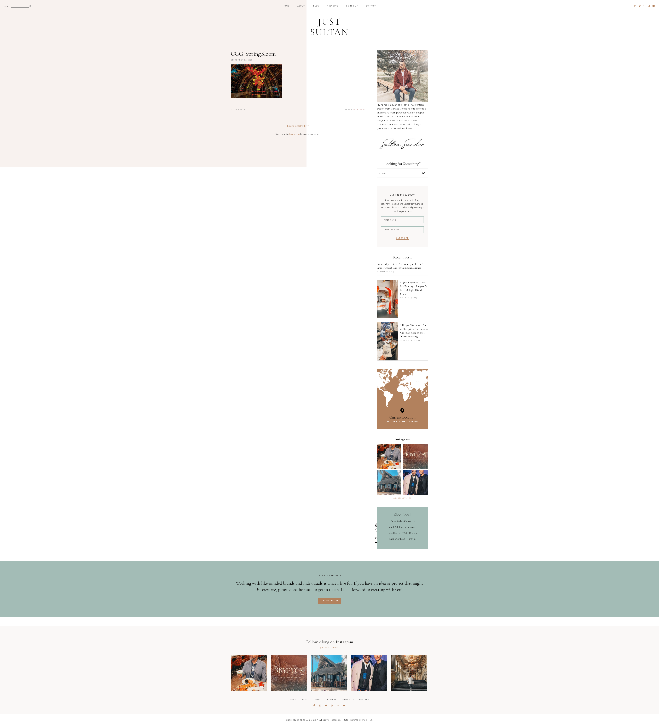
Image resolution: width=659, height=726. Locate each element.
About (301, 6)
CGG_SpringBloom (253, 53)
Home (286, 6)
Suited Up (352, 6)
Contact (371, 6)
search (7, 6)
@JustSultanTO (402, 498)
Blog (316, 6)
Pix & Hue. (367, 720)
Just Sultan (329, 27)
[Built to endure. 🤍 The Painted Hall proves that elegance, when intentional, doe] (409, 673)
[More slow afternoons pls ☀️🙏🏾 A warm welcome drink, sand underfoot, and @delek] (389, 482)
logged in (294, 134)
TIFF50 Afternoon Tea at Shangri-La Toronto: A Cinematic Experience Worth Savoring (414, 330)
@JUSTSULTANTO (329, 648)
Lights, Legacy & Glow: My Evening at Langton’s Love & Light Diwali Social (413, 288)
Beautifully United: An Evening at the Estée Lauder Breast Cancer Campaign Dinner (400, 265)
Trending (332, 6)
